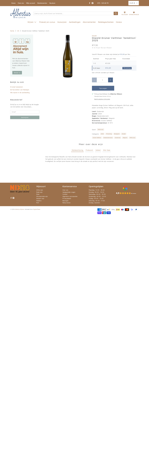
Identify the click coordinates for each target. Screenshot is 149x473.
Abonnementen (89, 22)
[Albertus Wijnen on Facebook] (90, 3)
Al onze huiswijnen (16, 87)
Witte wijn (100, 129)
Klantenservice (42, 3)
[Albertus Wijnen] (20, 13)
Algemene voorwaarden (70, 196)
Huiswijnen (62, 22)
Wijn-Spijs (106, 150)
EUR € (132, 3)
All (18, 31)
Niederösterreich (108, 137)
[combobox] (73, 13)
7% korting (109, 133)
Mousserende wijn (42, 196)
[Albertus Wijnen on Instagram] (92, 3)
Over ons (21, 3)
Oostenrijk (117, 137)
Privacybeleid (67, 198)
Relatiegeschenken (106, 22)
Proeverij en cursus (47, 22)
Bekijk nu (17, 73)
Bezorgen (65, 200)
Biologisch (116, 133)
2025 (102, 133)
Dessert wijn (40, 198)
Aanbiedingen (74, 22)
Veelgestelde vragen (69, 192)
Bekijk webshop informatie (102, 99)
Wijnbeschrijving (77, 150)
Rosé (37, 194)
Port (37, 203)
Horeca (119, 22)
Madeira (38, 200)
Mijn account (30, 3)
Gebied (98, 150)
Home (13, 3)
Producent (89, 150)
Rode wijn (39, 192)
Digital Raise (36, 209)
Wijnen (30, 22)
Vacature (52, 3)
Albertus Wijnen (19, 209)
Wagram (125, 137)
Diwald (94, 36)
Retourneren (66, 203)
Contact (65, 194)
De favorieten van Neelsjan (19, 90)
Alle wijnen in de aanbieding (20, 92)
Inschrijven (24, 117)
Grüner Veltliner (97, 137)
